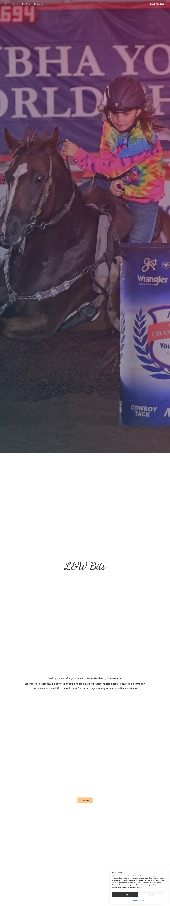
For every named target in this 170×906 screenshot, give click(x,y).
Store (7, 4)
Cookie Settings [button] (138, 900)
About (15, 4)
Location (26, 4)
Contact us (38, 4)
